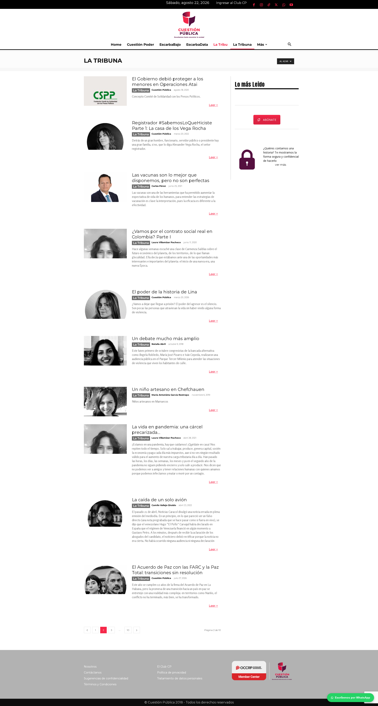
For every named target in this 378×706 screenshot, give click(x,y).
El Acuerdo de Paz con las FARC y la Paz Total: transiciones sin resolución (175, 570)
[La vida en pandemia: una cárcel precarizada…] (105, 439)
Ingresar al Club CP (231, 3)
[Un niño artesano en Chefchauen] (105, 401)
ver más (281, 165)
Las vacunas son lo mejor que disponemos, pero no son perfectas (170, 177)
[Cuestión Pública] (189, 24)
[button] (289, 45)
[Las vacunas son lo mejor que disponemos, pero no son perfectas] (105, 187)
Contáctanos (92, 672)
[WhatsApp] (284, 4)
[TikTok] (269, 4)
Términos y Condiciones (100, 684)
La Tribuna (242, 45)
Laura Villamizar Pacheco (166, 242)
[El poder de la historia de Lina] (105, 304)
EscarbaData (197, 45)
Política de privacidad (171, 672)
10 (128, 630)
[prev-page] (87, 630)
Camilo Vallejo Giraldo (164, 505)
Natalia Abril (159, 344)
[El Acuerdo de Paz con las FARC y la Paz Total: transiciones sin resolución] (105, 579)
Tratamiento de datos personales (179, 678)
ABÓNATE (269, 120)
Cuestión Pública (161, 89)
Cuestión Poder (140, 45)
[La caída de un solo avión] (105, 512)
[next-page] (136, 630)
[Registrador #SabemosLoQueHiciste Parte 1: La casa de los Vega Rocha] (105, 135)
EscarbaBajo (170, 45)
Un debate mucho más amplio (165, 338)
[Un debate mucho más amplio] (105, 351)
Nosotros (90, 666)
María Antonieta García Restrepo (170, 394)
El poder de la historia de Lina (164, 292)
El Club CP (164, 666)
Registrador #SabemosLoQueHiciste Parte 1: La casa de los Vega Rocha (172, 125)
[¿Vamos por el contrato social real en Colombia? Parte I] (105, 243)
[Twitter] (276, 4)
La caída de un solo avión (159, 499)
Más (260, 45)
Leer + (213, 105)
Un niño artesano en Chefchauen (168, 389)
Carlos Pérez (159, 186)
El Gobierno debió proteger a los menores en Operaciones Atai (167, 81)
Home (116, 45)
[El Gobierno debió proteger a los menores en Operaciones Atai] (105, 91)
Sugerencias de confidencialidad (106, 678)
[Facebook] (254, 4)
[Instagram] (261, 4)
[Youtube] (291, 4)
